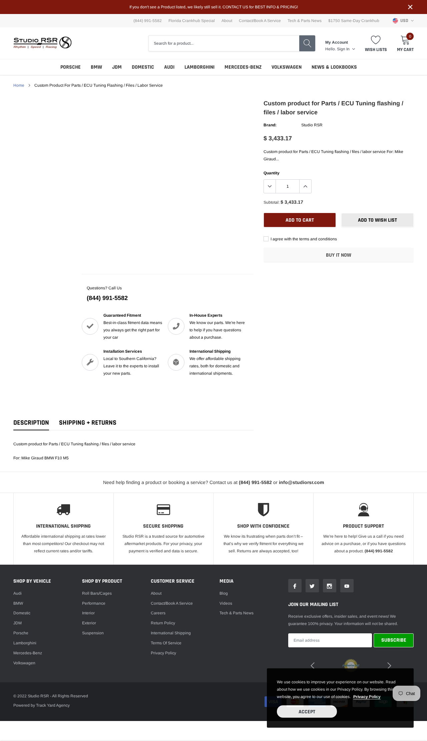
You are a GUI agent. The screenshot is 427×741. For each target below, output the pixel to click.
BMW (96, 67)
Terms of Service (166, 643)
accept (307, 711)
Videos (226, 603)
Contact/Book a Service (260, 21)
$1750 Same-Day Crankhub (353, 21)
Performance (93, 603)
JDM (117, 67)
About (227, 21)
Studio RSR (312, 125)
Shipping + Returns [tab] (87, 423)
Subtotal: (272, 202)
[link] (295, 585)
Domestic (143, 67)
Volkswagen (287, 67)
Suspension (93, 633)
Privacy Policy (163, 653)
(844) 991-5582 (107, 298)
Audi (169, 67)
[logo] (42, 43)
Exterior (89, 623)
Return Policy (163, 623)
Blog (224, 593)
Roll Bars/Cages (97, 593)
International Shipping (171, 633)
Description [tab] (31, 423)
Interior (88, 613)
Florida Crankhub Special (191, 21)
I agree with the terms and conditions (303, 239)
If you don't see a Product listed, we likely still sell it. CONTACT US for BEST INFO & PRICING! (213, 7)
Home (18, 85)
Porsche (70, 67)
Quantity (272, 173)
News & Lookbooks (334, 67)
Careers (158, 613)
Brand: (270, 125)
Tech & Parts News (305, 21)
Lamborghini (199, 67)
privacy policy (367, 696)
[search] (307, 43)
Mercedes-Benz (243, 67)
